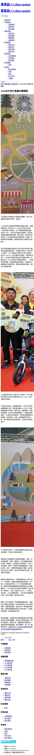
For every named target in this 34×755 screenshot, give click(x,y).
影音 (6, 708)
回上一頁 (12, 639)
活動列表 (8, 678)
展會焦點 (14, 84)
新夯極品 (8, 652)
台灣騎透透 (8, 716)
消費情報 (8, 648)
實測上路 (8, 700)
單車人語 (8, 693)
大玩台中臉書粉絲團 (24, 627)
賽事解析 (8, 682)
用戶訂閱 (8, 735)
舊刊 (6, 733)
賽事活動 (8, 84)
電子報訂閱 (8, 738)
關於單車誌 (8, 729)
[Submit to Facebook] (7, 632)
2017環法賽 (8, 669)
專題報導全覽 (9, 661)
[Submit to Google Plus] (21, 632)
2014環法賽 (8, 663)
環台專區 (8, 721)
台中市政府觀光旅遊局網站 (10, 629)
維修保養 (8, 697)
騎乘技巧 (8, 695)
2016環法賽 (8, 667)
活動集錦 (8, 684)
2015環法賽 (8, 665)
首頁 (2, 84)
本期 (6, 731)
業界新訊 (8, 650)
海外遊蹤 (8, 718)
